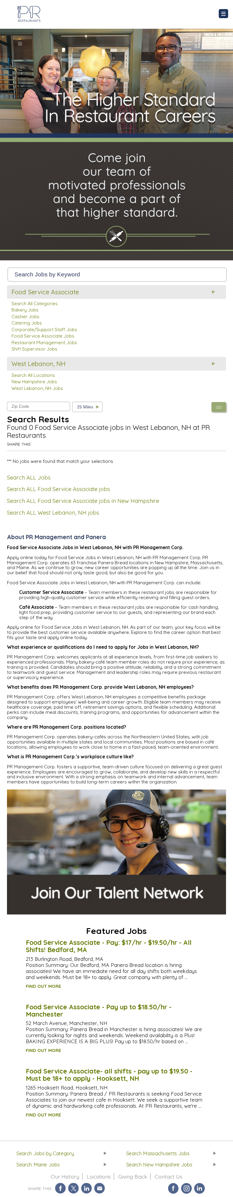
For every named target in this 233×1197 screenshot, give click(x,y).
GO (218, 407)
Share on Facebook (60, 1188)
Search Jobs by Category (45, 1153)
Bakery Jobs (25, 310)
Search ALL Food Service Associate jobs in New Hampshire (83, 500)
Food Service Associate (45, 292)
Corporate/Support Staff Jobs (44, 329)
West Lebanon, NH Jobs (37, 388)
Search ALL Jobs (29, 477)
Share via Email (99, 1188)
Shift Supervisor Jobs (34, 349)
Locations (99, 1176)
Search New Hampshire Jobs (159, 1164)
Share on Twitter (73, 1188)
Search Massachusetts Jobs (158, 1153)
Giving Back (132, 1176)
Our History (65, 1176)
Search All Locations (33, 375)
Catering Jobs (27, 323)
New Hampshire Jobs (34, 381)
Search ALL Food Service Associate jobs (58, 489)
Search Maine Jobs (37, 1164)
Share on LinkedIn (86, 1188)
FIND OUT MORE (43, 986)
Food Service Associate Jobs (43, 336)
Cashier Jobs (25, 316)
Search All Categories (35, 303)
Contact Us (168, 1176)
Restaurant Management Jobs (44, 342)
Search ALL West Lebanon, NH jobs (53, 512)
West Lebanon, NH (39, 364)
